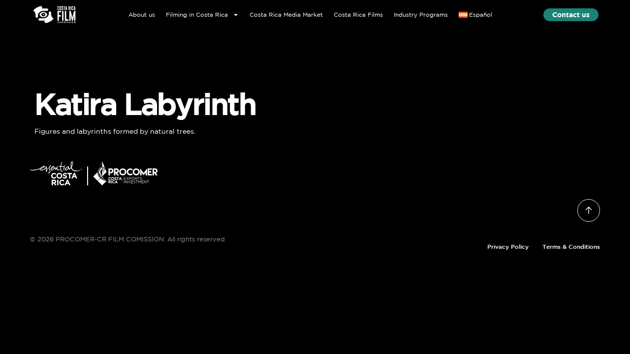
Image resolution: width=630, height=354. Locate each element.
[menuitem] (476, 14)
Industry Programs (421, 14)
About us (141, 14)
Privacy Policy (508, 246)
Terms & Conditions (571, 246)
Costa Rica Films (358, 14)
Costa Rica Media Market (286, 14)
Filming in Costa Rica (197, 14)
